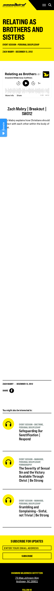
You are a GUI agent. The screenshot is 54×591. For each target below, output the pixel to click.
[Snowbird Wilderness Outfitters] (19, 5)
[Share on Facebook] (11, 391)
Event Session (9, 44)
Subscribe (27, 556)
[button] (44, 5)
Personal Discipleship (28, 44)
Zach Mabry (8, 51)
